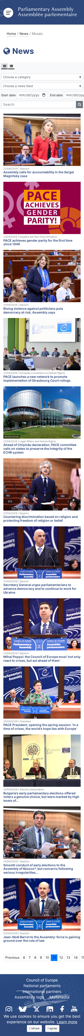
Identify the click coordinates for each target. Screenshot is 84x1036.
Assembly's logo (29, 997)
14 (76, 957)
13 (68, 957)
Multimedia (59, 997)
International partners (42, 991)
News (23, 33)
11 (54, 957)
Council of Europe (42, 980)
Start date (8, 95)
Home (11, 33)
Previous (12, 957)
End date (56, 95)
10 (47, 957)
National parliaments (42, 986)
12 (61, 957)
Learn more (67, 1022)
